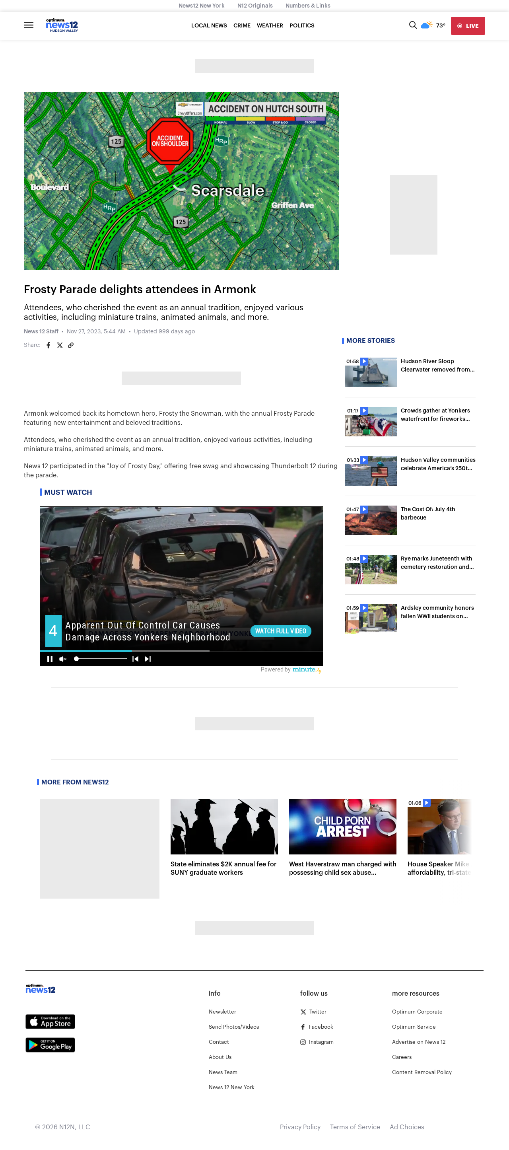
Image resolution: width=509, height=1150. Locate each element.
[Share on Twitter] (59, 345)
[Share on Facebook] (48, 345)
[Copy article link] (71, 345)
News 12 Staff (41, 332)
